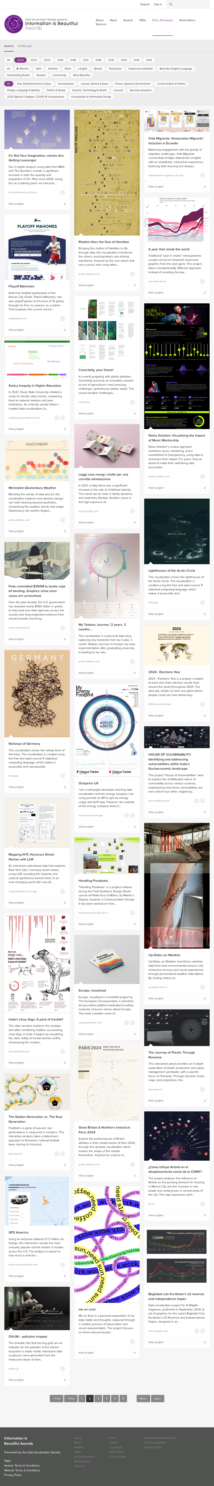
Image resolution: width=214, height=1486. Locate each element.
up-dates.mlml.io (157, 987)
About (78, 1438)
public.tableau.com (89, 274)
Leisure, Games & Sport (94, 83)
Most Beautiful (81, 75)
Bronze (98, 68)
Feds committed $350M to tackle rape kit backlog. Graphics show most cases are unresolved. (37, 591)
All (8, 60)
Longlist (82, 68)
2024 (20, 60)
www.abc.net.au (157, 281)
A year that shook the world (169, 249)
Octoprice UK (89, 783)
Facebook (13, 3)
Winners (24, 68)
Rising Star (115, 68)
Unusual (118, 90)
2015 (111, 60)
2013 (136, 60)
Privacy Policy (13, 1475)
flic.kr (151, 1203)
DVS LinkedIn (117, 1457)
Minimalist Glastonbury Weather (32, 488)
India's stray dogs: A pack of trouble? (36, 1019)
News (113, 20)
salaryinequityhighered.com (24, 417)
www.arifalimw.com (158, 800)
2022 (47, 60)
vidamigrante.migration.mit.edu (165, 175)
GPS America (18, 1232)
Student (41, 75)
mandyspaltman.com (90, 1022)
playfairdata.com (18, 318)
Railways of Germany (24, 744)
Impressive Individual (141, 68)
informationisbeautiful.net (160, 1438)
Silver (68, 68)
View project (16, 204)
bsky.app (153, 602)
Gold (38, 68)
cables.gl (14, 1368)
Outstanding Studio (18, 75)
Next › (143, 1398)
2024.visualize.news (159, 704)
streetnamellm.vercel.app (23, 891)
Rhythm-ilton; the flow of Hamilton (104, 242)
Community (59, 75)
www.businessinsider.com (23, 1264)
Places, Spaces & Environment (132, 83)
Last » (157, 1398)
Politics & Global (56, 90)
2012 (149, 60)
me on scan (87, 1309)
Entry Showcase (162, 20)
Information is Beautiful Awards (41, 24)
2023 (34, 60)
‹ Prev (71, 1398)
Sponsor (101, 24)
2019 (60, 60)
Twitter (7, 3)
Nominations (187, 20)
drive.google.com (88, 511)
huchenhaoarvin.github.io (23, 192)
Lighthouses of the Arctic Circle (171, 571)
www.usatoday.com (19, 627)
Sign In (158, 4)
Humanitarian (66, 83)
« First (56, 1398)
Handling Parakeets (93, 881)
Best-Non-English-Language (176, 68)
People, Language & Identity (23, 90)
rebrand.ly (84, 402)
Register (145, 4)
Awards (128, 20)
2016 (98, 60)
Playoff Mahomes (21, 286)
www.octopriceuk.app (91, 815)
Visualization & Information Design (91, 96)
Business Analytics (141, 90)
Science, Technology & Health (89, 90)
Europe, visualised (92, 990)
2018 (73, 60)
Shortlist (53, 68)
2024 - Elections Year (164, 672)
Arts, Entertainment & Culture (34, 83)
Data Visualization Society (43, 1452)
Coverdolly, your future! (96, 370)
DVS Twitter (116, 1452)
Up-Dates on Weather (164, 955)
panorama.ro (155, 1089)
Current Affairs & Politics (171, 83)
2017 (86, 60)
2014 (124, 60)
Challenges (25, 46)
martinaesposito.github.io (93, 912)
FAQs (142, 20)
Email (112, 1438)
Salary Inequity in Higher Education (35, 386)
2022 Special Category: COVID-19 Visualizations (35, 96)
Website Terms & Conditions (22, 1470)
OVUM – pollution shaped (28, 1337)
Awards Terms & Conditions (22, 1465)
